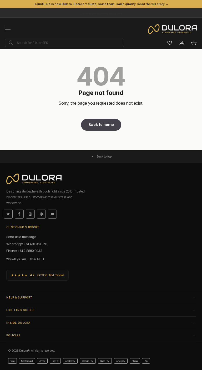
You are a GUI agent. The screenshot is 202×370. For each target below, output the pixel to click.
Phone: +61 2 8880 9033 (24, 251)
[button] (194, 43)
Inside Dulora (18, 322)
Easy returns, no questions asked (101, 11)
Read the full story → (152, 4)
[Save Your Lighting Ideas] (169, 43)
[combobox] (64, 43)
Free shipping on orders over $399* (101, 14)
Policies (13, 335)
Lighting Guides (20, 310)
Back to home (101, 124)
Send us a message (21, 237)
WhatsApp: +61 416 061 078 (26, 244)
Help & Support (19, 297)
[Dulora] (175, 29)
